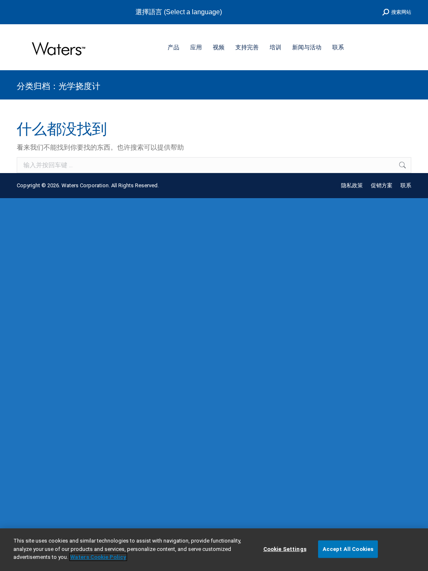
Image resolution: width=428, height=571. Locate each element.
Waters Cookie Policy (98, 557)
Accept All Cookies (348, 549)
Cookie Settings (284, 549)
